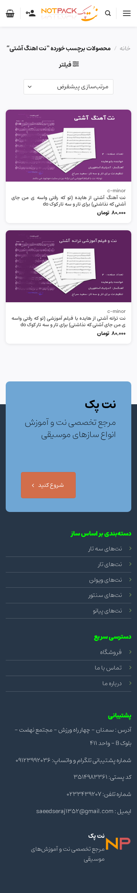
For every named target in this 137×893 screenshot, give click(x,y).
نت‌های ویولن (105, 579)
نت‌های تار (110, 564)
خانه (125, 48)
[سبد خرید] (10, 13)
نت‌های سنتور (105, 595)
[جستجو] (107, 13)
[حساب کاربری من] (30, 13)
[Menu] (126, 13)
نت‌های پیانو (107, 610)
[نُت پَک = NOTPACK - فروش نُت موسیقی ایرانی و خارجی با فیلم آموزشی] (69, 13)
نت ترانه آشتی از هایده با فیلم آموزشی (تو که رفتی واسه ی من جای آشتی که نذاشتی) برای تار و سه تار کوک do (68, 322)
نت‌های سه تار (105, 548)
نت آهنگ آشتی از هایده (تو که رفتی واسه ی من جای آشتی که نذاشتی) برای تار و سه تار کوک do (68, 201)
